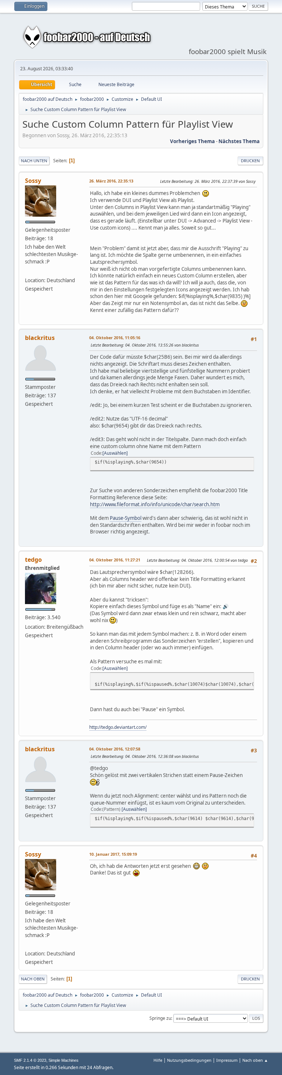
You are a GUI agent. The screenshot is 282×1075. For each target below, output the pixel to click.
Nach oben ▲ (255, 1060)
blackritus (40, 338)
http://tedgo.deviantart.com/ (118, 727)
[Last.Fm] (28, 271)
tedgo (33, 560)
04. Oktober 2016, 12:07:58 (114, 749)
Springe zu (160, 1018)
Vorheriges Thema (192, 141)
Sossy (33, 181)
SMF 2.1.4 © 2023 (30, 1060)
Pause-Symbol (125, 518)
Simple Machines (63, 1060)
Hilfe (157, 1060)
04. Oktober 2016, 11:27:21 (114, 560)
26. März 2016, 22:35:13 (111, 181)
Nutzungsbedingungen (189, 1060)
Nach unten (34, 160)
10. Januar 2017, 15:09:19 (113, 854)
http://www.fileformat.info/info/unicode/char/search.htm (155, 504)
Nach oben (33, 979)
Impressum (227, 1060)
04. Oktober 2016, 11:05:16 (114, 337)
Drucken (250, 160)
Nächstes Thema (239, 141)
